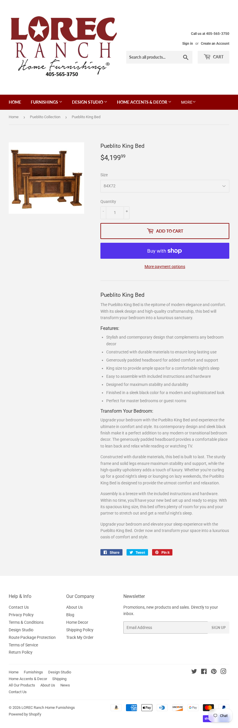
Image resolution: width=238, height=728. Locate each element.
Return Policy (21, 652)
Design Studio (88, 102)
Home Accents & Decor (142, 102)
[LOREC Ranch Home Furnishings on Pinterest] (214, 672)
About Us (74, 607)
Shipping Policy (79, 630)
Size (104, 174)
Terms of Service (23, 645)
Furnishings (45, 102)
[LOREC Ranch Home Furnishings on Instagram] (223, 672)
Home (15, 102)
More (186, 102)
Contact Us (19, 607)
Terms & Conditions (26, 622)
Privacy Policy (21, 614)
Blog (70, 614)
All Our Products (22, 685)
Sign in (187, 44)
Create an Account (215, 44)
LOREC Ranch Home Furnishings (48, 707)
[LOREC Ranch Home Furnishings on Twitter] (194, 672)
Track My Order (79, 637)
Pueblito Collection (45, 117)
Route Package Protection (32, 637)
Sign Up (219, 627)
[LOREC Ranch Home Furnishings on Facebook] (204, 672)
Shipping (59, 679)
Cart (217, 56)
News (65, 685)
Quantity (108, 201)
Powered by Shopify (25, 714)
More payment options (165, 266)
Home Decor (77, 622)
